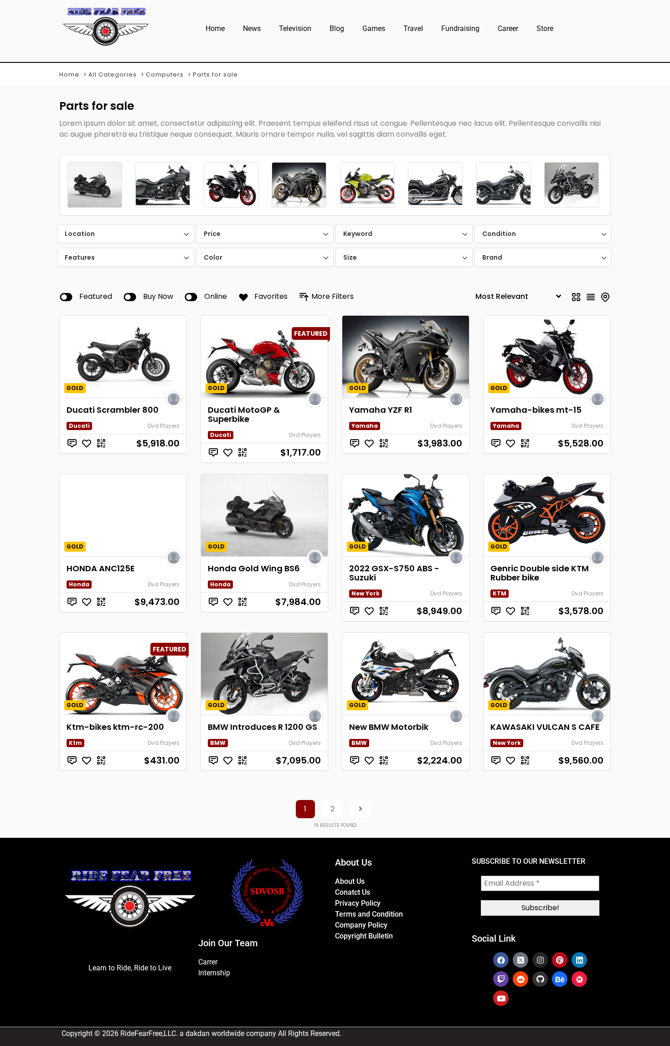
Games (373, 28)
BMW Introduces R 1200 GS (262, 727)
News (252, 28)
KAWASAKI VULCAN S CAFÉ (545, 727)
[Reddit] (520, 979)
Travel (413, 28)
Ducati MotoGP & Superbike (244, 414)
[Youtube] (501, 998)
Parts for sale (215, 74)
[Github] (540, 979)
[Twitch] (501, 979)
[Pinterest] (559, 960)
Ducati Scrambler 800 (113, 409)
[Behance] (559, 979)
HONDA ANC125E (101, 568)
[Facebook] (501, 960)
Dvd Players (164, 426)
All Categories (112, 74)
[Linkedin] (579, 960)
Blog (337, 28)
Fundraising (460, 28)
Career (508, 28)
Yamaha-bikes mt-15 (536, 409)
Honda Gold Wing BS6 (254, 568)
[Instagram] (540, 960)
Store (544, 28)
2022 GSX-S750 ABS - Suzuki (394, 573)
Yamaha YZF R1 (380, 409)
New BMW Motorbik (388, 727)
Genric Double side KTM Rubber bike (539, 573)
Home (215, 28)
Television (295, 28)
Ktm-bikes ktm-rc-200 (115, 727)
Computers (165, 74)
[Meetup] (579, 979)
